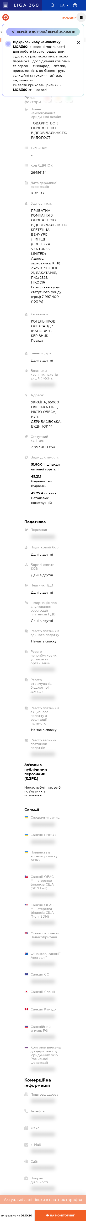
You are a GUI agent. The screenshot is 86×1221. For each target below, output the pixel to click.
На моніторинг (62, 1215)
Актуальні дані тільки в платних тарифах (43, 1200)
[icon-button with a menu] (81, 17)
